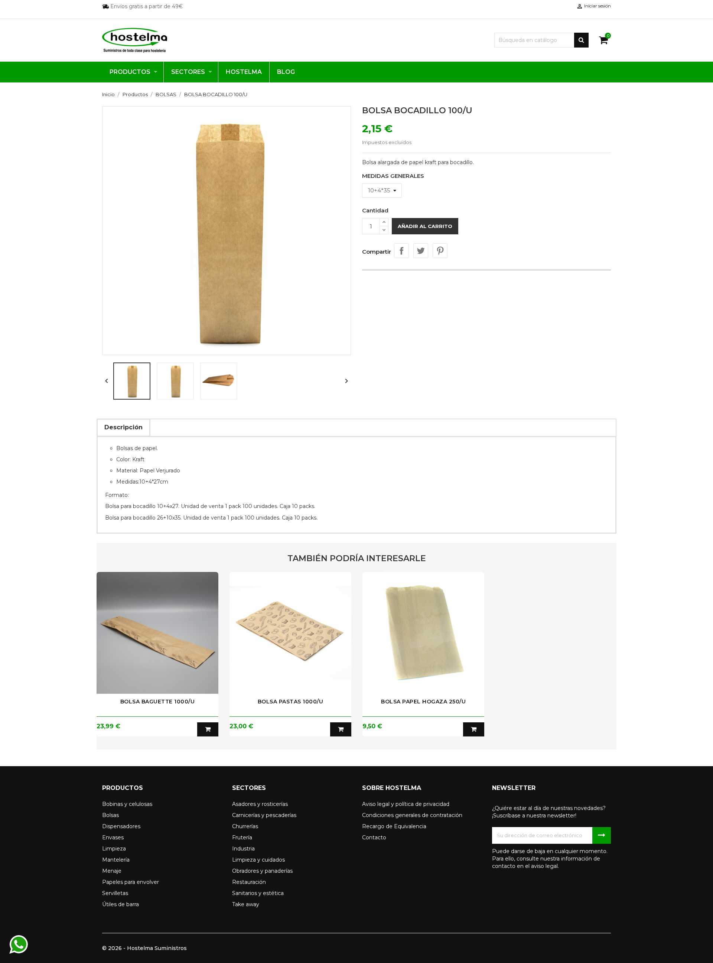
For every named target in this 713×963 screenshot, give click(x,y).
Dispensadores (121, 826)
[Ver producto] (207, 729)
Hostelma (244, 71)
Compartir (401, 250)
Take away (245, 904)
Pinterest (440, 250)
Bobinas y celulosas (127, 804)
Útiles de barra (120, 904)
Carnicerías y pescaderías (264, 815)
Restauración (249, 882)
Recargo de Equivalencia (394, 826)
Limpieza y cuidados (258, 859)
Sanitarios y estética (258, 893)
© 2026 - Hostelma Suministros (144, 948)
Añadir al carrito (425, 226)
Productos (130, 71)
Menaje (111, 871)
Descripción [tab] (123, 427)
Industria (243, 848)
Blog (286, 71)
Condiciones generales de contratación (412, 815)
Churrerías (245, 826)
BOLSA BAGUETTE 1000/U (157, 701)
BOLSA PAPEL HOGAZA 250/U (423, 701)
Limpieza (114, 848)
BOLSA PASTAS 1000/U (290, 701)
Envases (113, 837)
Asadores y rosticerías (260, 804)
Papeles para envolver (130, 882)
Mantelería (116, 859)
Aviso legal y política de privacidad (405, 804)
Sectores (188, 71)
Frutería (242, 837)
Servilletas (115, 893)
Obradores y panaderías (262, 871)
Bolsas (110, 815)
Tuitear (420, 250)
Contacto (374, 837)
